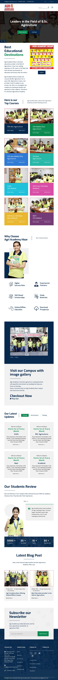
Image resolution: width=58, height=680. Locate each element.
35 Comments (36, 590)
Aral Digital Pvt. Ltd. (43, 678)
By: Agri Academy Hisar (19, 589)
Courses (25, 415)
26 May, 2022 (35, 589)
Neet (16, 463)
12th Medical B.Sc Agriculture (39, 128)
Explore (42, 72)
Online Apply (10, 130)
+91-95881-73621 (30, 1)
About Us (19, 655)
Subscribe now (43, 633)
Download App (20, 669)
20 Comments (11, 590)
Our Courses (20, 658)
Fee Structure (34, 415)
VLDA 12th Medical (11, 187)
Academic (42, 463)
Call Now (34, 30)
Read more (22, 130)
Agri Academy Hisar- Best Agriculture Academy (14, 594)
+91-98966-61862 (21, 1)
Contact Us (19, 666)
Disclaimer (32, 671)
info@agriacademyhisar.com (10, 1)
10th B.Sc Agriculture (15, 127)
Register (52, 1)
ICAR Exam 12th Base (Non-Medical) (14, 217)
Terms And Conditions (35, 664)
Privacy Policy (33, 660)
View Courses (22, 30)
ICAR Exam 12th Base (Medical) (40, 187)
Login (45, 1)
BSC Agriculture (41, 434)
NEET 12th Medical (37, 217)
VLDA (16, 434)
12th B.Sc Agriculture (37, 157)
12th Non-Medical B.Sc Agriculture (15, 157)
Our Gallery (20, 662)
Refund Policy (33, 667)
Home (18, 651)
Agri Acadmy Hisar (25, 678)
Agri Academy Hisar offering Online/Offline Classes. (41, 594)
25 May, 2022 (9, 589)
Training (44, 415)
